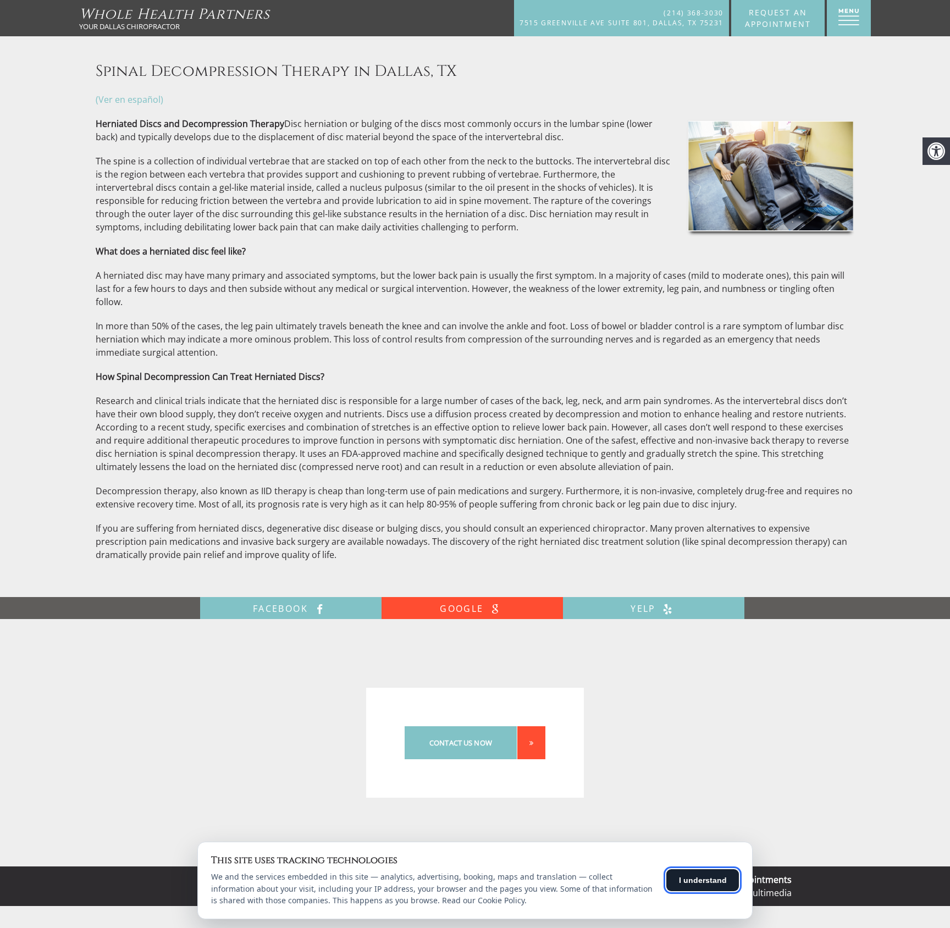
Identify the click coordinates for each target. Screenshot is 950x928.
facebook (282, 609)
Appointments (762, 880)
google (463, 609)
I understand (703, 880)
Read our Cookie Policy (483, 900)
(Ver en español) (129, 99)
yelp (645, 609)
